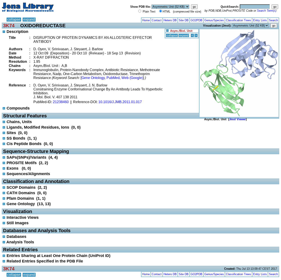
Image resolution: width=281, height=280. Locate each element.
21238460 (61, 102)
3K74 (8, 25)
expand (29, 19)
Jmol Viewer (237, 119)
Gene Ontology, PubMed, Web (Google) (112, 78)
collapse (13, 19)
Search (273, 20)
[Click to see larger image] (239, 30)
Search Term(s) (266, 10)
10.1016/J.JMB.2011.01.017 (120, 102)
